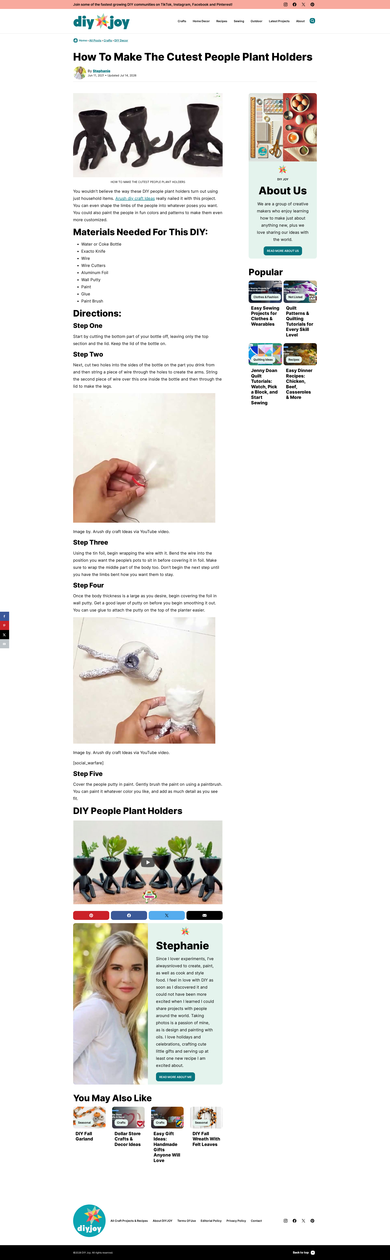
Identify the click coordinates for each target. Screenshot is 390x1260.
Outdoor (256, 21)
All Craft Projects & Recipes (129, 1220)
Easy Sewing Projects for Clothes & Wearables (265, 316)
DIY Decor (121, 40)
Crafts (182, 21)
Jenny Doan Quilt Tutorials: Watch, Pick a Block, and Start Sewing (264, 386)
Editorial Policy (211, 1220)
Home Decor (201, 21)
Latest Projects (279, 21)
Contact (256, 1220)
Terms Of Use (186, 1220)
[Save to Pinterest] (4, 625)
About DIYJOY (162, 1220)
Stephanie (101, 71)
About (300, 21)
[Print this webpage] (4, 643)
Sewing (239, 21)
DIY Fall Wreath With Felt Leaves (206, 1139)
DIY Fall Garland (84, 1136)
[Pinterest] (312, 4)
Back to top (301, 1252)
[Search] (312, 20)
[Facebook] (294, 4)
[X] (303, 4)
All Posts (95, 40)
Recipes (221, 21)
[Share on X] (4, 634)
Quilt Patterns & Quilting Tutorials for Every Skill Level (299, 321)
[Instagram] (285, 4)
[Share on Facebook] (4, 616)
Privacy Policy (236, 1220)
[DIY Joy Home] (101, 21)
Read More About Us (283, 250)
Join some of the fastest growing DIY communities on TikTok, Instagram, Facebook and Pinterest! (152, 4)
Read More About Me (175, 1077)
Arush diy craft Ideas (135, 198)
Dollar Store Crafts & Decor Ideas (128, 1139)
